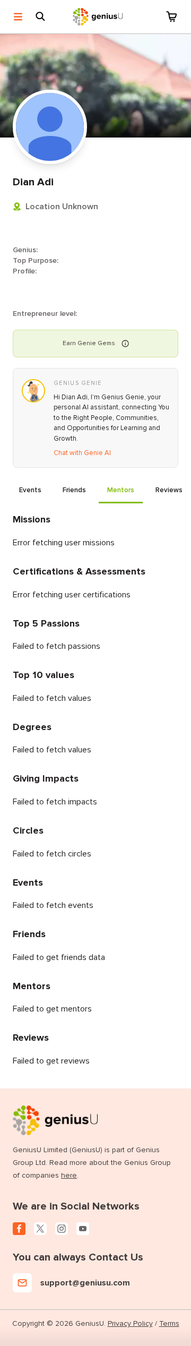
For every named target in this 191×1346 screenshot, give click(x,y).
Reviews (169, 490)
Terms (169, 1323)
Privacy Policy (130, 1323)
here (69, 1175)
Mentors (120, 490)
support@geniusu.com (85, 1283)
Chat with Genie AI (82, 453)
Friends (74, 490)
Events (30, 490)
